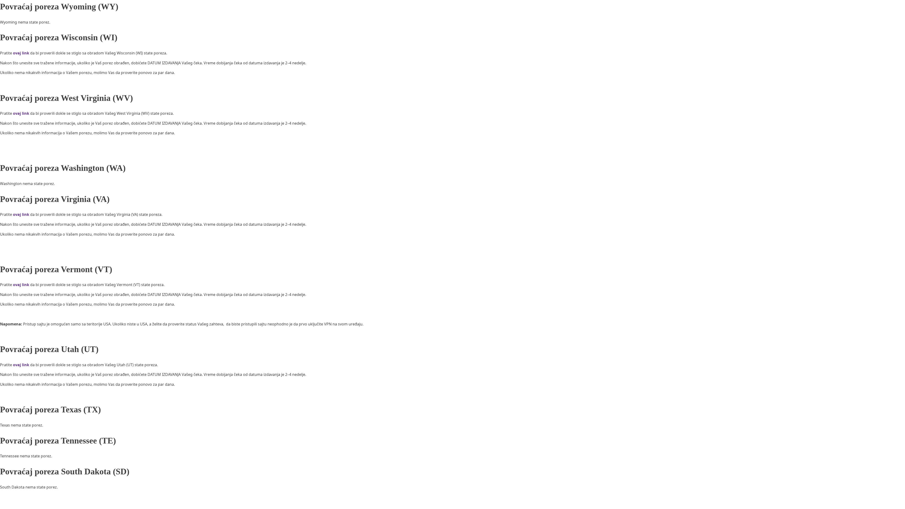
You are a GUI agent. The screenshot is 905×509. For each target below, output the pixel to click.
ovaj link (21, 53)
